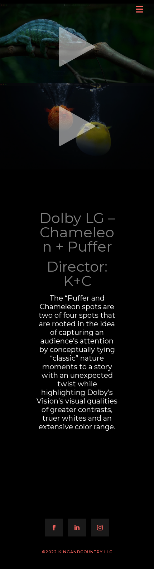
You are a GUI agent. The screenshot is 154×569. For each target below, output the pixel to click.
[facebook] (54, 527)
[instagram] (100, 527)
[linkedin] (77, 527)
